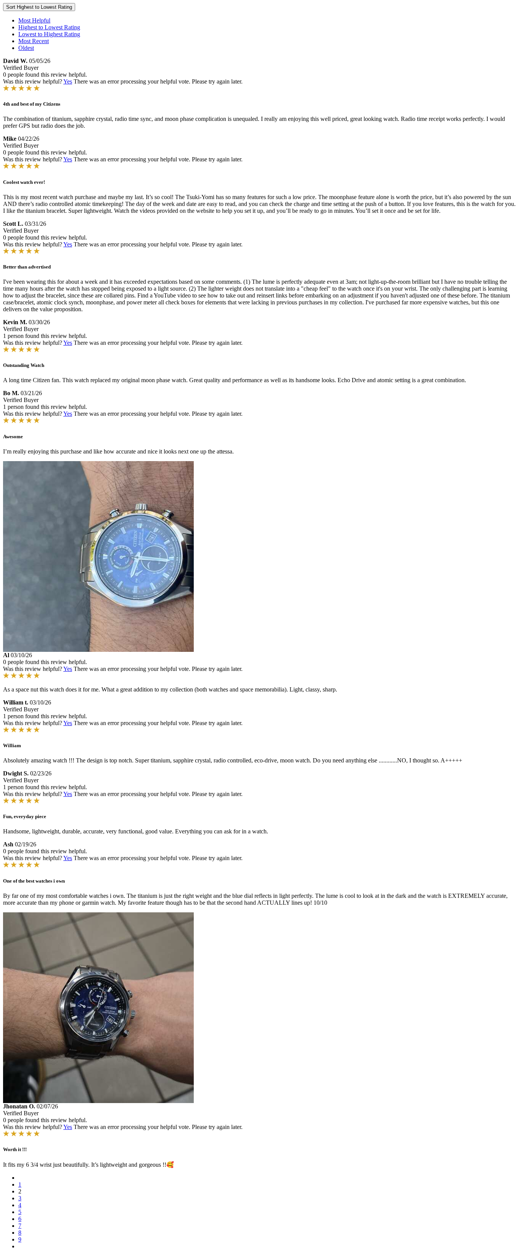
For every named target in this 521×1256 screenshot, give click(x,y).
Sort (39, 7)
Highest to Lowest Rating (49, 27)
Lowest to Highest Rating (49, 34)
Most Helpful (34, 20)
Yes (67, 81)
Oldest (26, 48)
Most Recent (33, 41)
